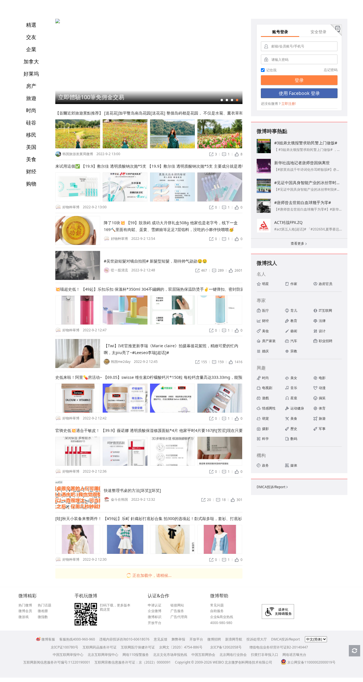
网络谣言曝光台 (294, 654)
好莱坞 (31, 73)
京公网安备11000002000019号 (311, 662)
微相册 (43, 611)
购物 (31, 183)
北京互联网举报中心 (103, 654)
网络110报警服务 (136, 654)
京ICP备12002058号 (226, 647)
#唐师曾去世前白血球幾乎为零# (302, 202)
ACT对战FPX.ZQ (288, 222)
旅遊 (31, 98)
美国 (31, 147)
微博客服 (48, 639)
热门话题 (44, 605)
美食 (31, 159)
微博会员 (25, 611)
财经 (31, 171)
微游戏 (23, 617)
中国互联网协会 (203, 654)
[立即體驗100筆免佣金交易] (57, 22)
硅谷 (31, 122)
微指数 (43, 617)
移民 (31, 134)
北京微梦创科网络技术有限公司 (248, 662)
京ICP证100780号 (64, 647)
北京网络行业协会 (233, 654)
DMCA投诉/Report (273, 487)
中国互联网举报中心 (68, 654)
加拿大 (31, 61)
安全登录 (318, 31)
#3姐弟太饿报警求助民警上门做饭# (305, 142)
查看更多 (299, 243)
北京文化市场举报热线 (170, 654)
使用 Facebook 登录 (299, 93)
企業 (31, 49)
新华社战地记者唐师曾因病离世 (302, 162)
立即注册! (288, 103)
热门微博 (25, 605)
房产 (31, 85)
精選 (31, 24)
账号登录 (280, 31)
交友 (31, 37)
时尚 (31, 110)
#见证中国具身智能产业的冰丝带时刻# (308, 182)
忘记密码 (330, 69)
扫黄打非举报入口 (264, 654)
